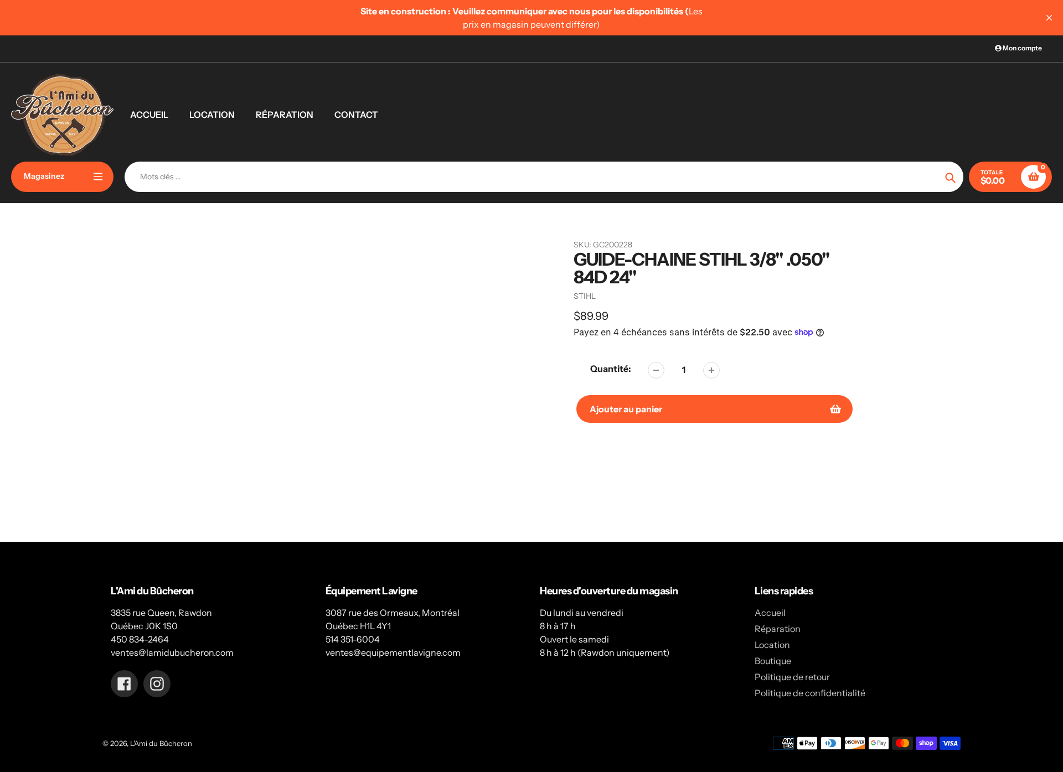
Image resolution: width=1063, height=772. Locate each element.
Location (772, 644)
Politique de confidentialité (810, 692)
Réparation (778, 628)
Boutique (773, 660)
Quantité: (610, 368)
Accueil (770, 612)
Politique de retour (792, 676)
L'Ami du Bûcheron (161, 743)
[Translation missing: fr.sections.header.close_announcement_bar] (1049, 17)
